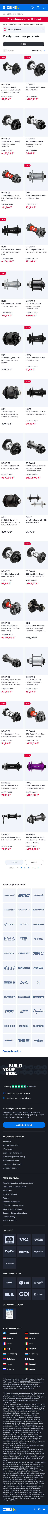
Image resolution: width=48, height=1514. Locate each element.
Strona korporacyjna (10, 1145)
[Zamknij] (42, 29)
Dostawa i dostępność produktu (15, 1213)
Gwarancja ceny (9, 1217)
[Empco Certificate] (9, 1313)
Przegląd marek (11, 1051)
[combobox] (29, 50)
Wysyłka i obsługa (10, 1194)
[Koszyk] (43, 7)
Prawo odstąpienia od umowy (14, 1157)
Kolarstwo (12, 24)
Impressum (7, 1142)
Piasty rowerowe (37, 24)
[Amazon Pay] (38, 1251)
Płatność (6, 1198)
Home (5, 24)
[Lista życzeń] (32, 7)
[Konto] (38, 7)
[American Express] (38, 1239)
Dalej (33, 862)
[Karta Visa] (24, 1239)
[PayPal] (9, 1251)
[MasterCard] (9, 1239)
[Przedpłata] (9, 1263)
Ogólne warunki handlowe (12, 1153)
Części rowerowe (23, 24)
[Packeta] (38, 1294)
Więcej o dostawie (20, 1444)
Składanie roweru (9, 1220)
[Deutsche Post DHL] (9, 1282)
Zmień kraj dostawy (9, 1402)
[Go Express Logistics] (24, 1294)
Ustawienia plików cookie (12, 1164)
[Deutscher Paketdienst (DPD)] (24, 1282)
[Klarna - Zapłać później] (24, 1251)
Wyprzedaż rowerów (16, 19)
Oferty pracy (8, 1149)
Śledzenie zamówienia (11, 1202)
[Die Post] (38, 1282)
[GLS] (9, 1294)
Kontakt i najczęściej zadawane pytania (18, 1183)
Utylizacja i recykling (11, 1168)
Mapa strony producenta (12, 1209)
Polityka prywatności (11, 1160)
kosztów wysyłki (25, 1381)
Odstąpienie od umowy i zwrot (14, 1187)
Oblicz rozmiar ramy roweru (13, 1205)
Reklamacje (7, 1190)
